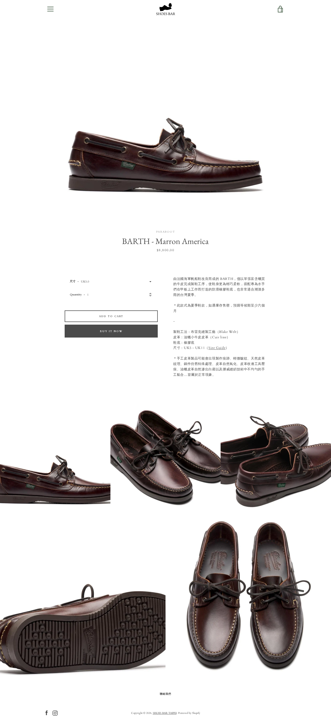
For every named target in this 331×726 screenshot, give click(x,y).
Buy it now (111, 331)
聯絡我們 (165, 694)
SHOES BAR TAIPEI (165, 713)
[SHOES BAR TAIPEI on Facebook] (46, 712)
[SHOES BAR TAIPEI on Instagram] (55, 712)
